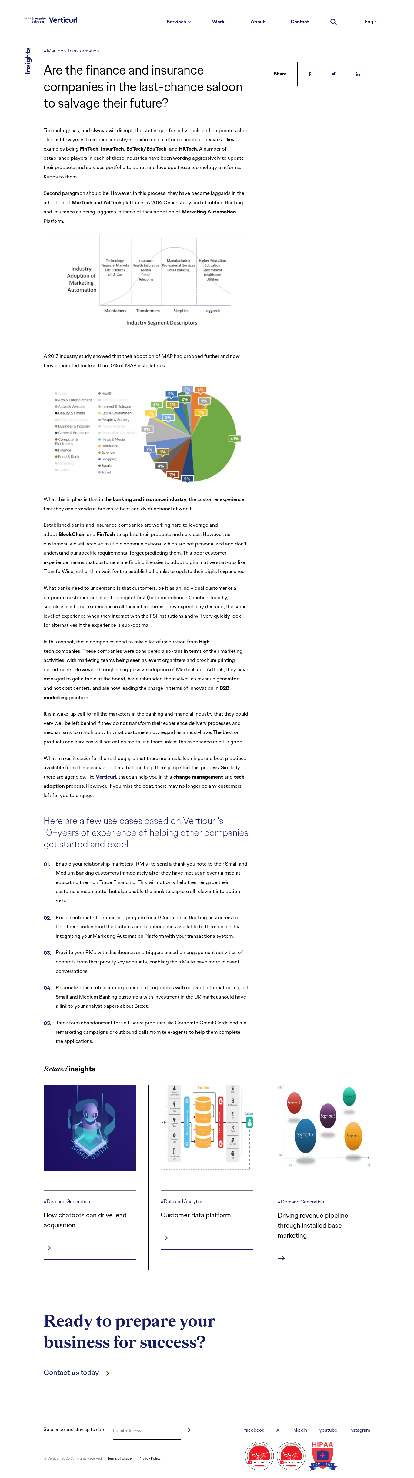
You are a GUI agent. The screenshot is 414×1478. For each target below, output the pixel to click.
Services (176, 21)
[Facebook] (310, 74)
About (258, 21)
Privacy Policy (150, 1458)
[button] (334, 19)
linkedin (299, 1430)
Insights (27, 60)
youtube (328, 1430)
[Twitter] (334, 74)
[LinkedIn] (358, 74)
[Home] (50, 18)
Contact (300, 21)
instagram (359, 1430)
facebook (254, 1430)
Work (218, 21)
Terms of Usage (119, 1458)
